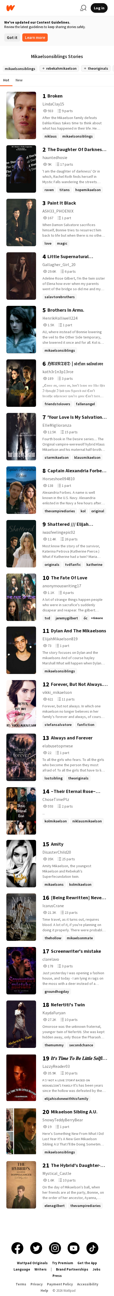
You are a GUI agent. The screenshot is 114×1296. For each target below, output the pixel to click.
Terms (21, 1284)
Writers (40, 1269)
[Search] (83, 8)
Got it (12, 37)
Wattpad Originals (32, 1263)
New (19, 80)
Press (57, 1275)
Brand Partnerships (72, 1269)
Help (44, 1290)
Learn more (35, 37)
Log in (99, 8)
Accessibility (87, 1284)
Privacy (36, 1284)
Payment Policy (60, 1284)
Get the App (87, 1263)
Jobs (96, 1269)
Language (22, 1269)
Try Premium (62, 1263)
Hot (6, 80)
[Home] (41, 8)
